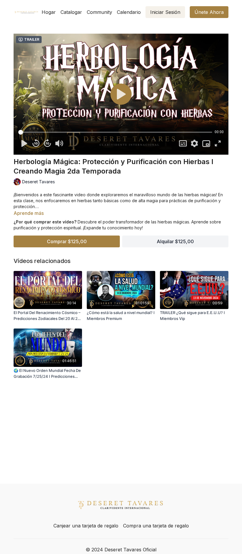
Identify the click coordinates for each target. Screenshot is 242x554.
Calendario (129, 12)
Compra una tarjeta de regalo (156, 526)
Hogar (49, 12)
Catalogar (71, 12)
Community (99, 12)
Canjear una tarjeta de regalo (85, 526)
